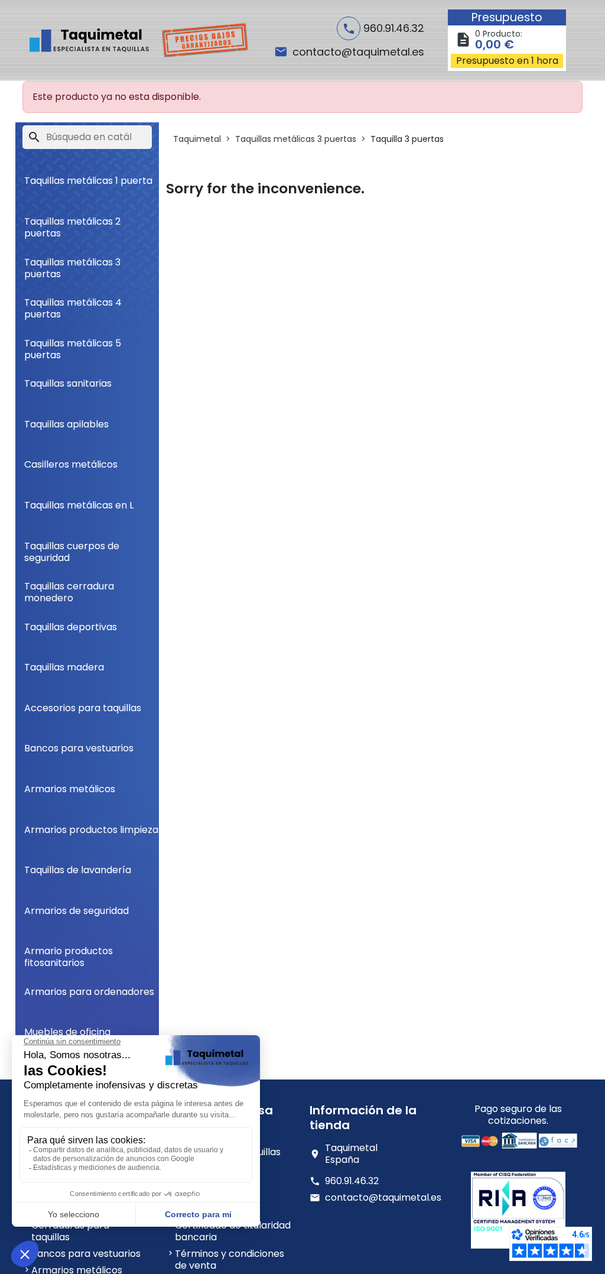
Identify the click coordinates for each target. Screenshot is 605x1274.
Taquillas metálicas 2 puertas (72, 223)
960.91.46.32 (352, 1181)
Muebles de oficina (67, 1032)
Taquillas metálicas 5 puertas (72, 344)
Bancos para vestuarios (79, 748)
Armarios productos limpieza (91, 830)
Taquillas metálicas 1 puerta (88, 180)
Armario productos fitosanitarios (68, 952)
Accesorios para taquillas (82, 708)
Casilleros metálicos (71, 464)
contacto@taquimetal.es (383, 1198)
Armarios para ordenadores (89, 992)
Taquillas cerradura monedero (69, 587)
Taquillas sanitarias (68, 383)
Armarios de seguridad (76, 911)
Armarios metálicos (69, 789)
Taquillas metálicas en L (79, 505)
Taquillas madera (64, 667)
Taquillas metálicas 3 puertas (72, 263)
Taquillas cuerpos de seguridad (71, 547)
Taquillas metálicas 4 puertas (73, 304)
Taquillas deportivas (70, 627)
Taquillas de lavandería (77, 870)
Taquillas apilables (66, 424)
